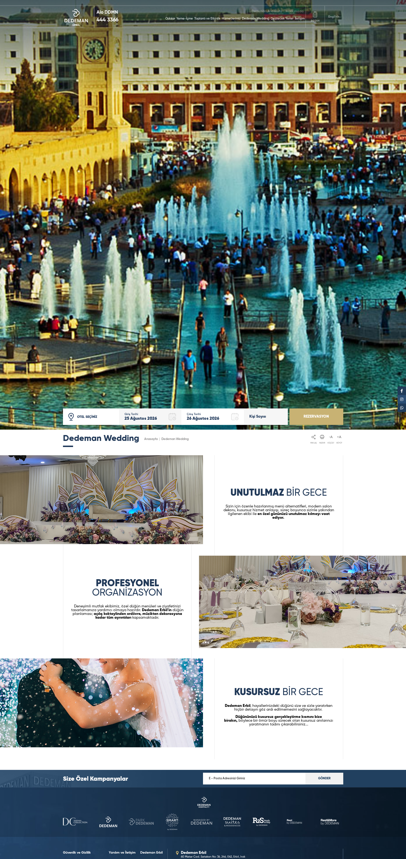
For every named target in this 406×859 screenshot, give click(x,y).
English (333, 16)
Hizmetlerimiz (231, 18)
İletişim (300, 18)
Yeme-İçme (184, 18)
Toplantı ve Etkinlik (207, 18)
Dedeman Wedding (255, 18)
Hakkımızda (295, 11)
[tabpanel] (203, 215)
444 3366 (107, 20)
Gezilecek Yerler (282, 18)
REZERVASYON (316, 417)
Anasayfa (151, 439)
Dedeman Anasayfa (267, 11)
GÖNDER (324, 778)
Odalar (170, 18)
